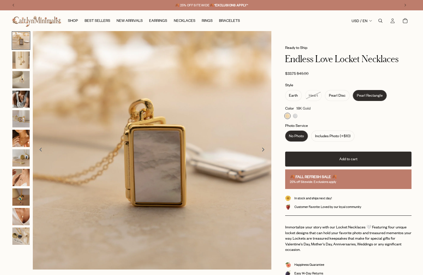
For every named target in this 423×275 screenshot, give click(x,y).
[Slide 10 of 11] (21, 216)
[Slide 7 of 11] (21, 158)
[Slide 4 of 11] (21, 99)
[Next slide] (265, 150)
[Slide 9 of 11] (21, 197)
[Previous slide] (39, 150)
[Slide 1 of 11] (21, 40)
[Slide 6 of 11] (21, 138)
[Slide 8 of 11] (21, 177)
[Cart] (405, 20)
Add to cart (348, 158)
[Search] (380, 20)
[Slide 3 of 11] (21, 79)
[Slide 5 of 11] (21, 118)
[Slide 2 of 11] (21, 60)
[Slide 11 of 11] (21, 236)
